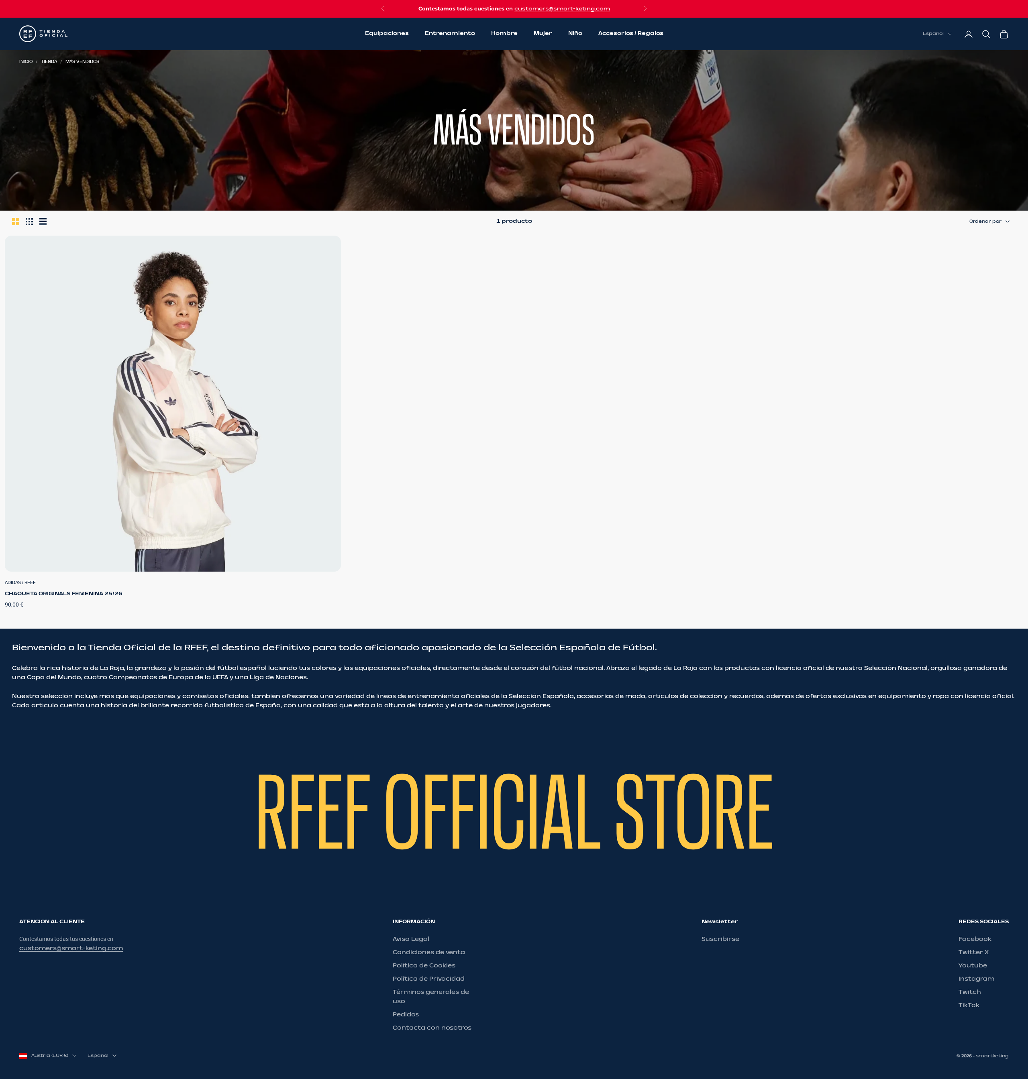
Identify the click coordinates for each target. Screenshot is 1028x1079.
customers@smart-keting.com (562, 9)
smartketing (992, 1056)
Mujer (543, 34)
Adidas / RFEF (20, 582)
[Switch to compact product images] (43, 221)
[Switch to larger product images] (15, 221)
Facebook (975, 939)
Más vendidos (82, 61)
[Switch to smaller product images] (29, 221)
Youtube (973, 965)
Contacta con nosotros (432, 1027)
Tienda (49, 61)
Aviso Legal (411, 939)
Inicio (26, 61)
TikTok (969, 1005)
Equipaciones (387, 34)
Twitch (970, 992)
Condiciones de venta (429, 952)
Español (933, 34)
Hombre (504, 34)
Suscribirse (720, 939)
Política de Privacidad (429, 978)
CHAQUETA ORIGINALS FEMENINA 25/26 (63, 593)
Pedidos (406, 1014)
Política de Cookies (424, 965)
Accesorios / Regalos (630, 34)
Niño (575, 34)
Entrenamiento (450, 34)
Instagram (976, 978)
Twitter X (974, 952)
